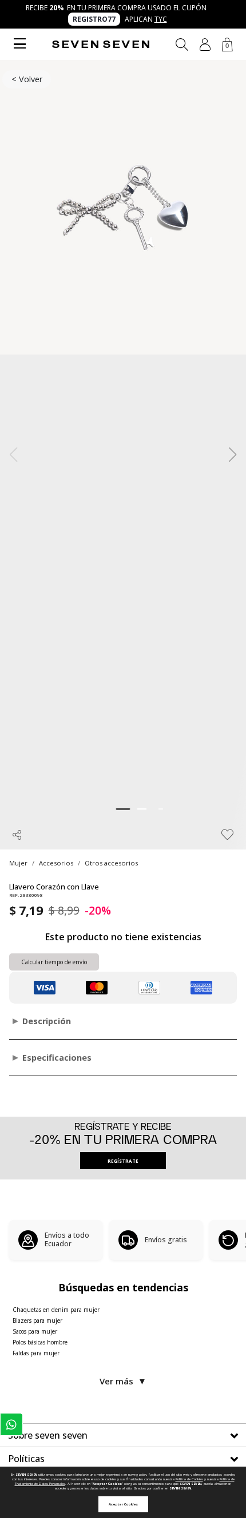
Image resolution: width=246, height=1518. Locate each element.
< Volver (26, 79)
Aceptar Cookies (123, 1504)
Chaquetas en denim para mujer (56, 1310)
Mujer (18, 863)
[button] (205, 44)
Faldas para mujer (36, 1353)
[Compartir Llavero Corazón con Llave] (17, 834)
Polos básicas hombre (40, 1342)
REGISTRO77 (94, 19)
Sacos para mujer (35, 1331)
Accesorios (56, 863)
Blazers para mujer (37, 1320)
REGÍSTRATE (123, 1161)
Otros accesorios (111, 863)
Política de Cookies (189, 1479)
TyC (160, 19)
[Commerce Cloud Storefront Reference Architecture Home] (100, 44)
